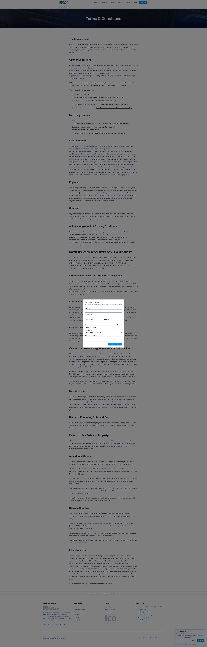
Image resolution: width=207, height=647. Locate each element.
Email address (89, 314)
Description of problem (91, 335)
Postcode (107, 319)
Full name (88, 308)
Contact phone (89, 319)
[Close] (122, 301)
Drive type (87, 324)
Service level (88, 330)
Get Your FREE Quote (115, 344)
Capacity (116, 324)
